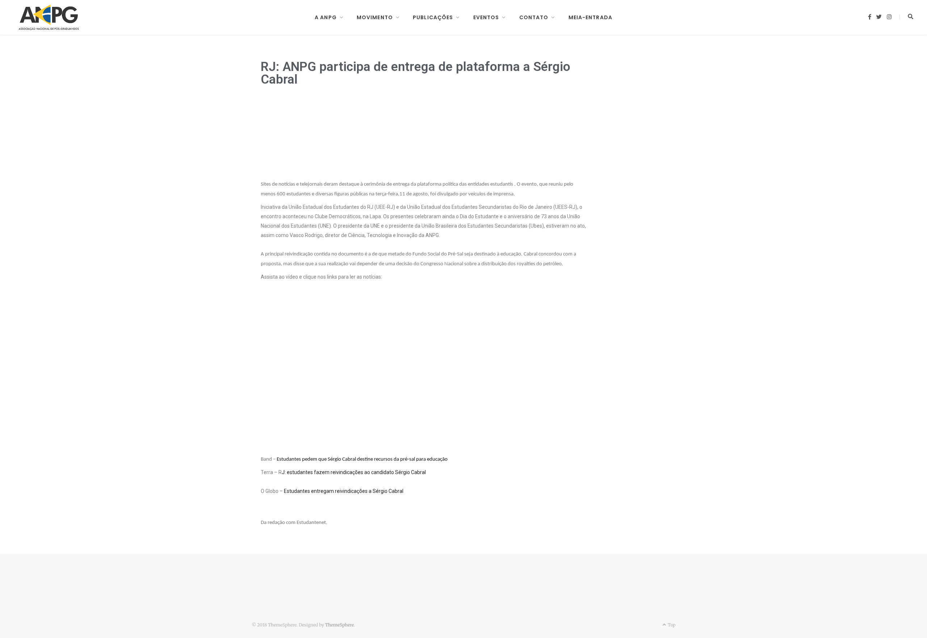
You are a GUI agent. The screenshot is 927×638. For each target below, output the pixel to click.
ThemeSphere (339, 625)
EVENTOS (486, 17)
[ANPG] (49, 17)
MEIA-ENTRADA (590, 17)
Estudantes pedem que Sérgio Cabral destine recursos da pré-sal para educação (362, 459)
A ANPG (326, 17)
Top (671, 625)
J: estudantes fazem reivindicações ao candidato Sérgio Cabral (354, 472)
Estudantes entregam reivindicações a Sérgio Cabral (343, 491)
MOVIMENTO (375, 17)
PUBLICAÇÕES (433, 17)
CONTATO (534, 17)
